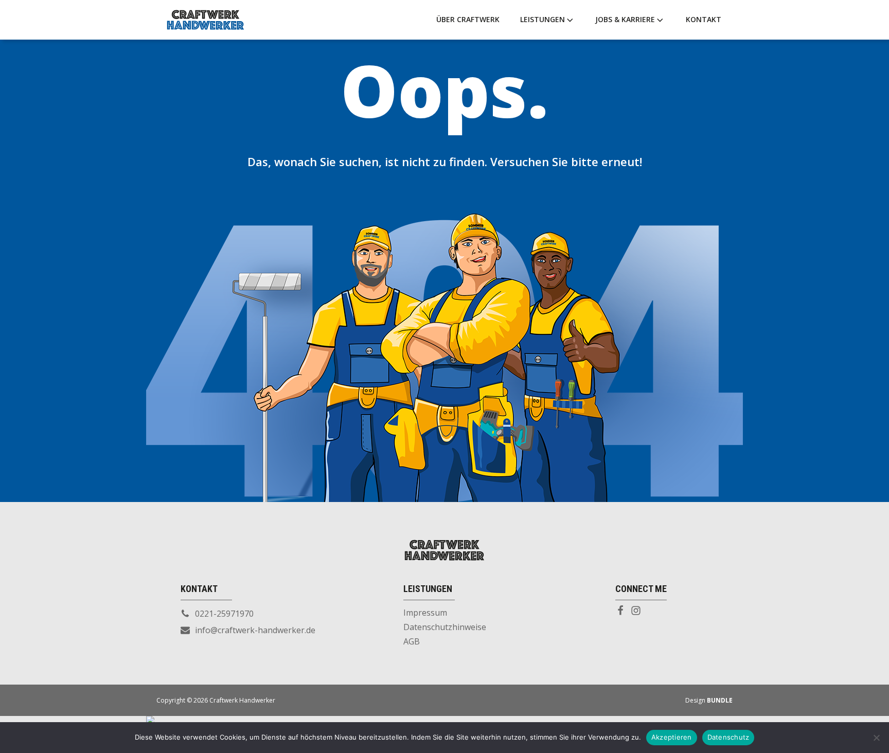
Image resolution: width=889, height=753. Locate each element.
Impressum (425, 612)
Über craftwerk (468, 19)
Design (709, 700)
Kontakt (703, 19)
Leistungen (542, 19)
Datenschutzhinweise (444, 627)
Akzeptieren (671, 737)
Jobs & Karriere (625, 19)
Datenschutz (728, 737)
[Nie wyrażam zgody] (876, 737)
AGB (411, 641)
